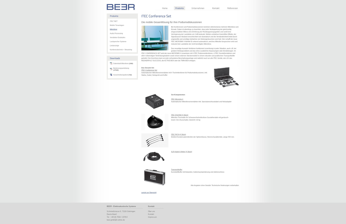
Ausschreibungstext (122, 75)
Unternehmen (198, 8)
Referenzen (232, 8)
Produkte (179, 8)
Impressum (152, 217)
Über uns (151, 211)
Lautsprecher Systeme (118, 41)
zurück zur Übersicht (148, 193)
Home (164, 8)
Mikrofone (113, 29)
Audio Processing (116, 33)
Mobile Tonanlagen (117, 25)
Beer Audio (121, 7)
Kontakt (215, 8)
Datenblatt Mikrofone (123, 63)
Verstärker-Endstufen (117, 37)
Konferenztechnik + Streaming (121, 50)
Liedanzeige (114, 46)
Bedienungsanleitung (121, 69)
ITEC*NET (113, 21)
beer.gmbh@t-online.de (116, 220)
